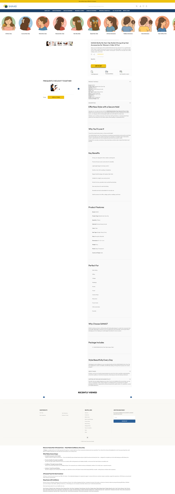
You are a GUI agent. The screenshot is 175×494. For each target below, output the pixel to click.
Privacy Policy (87, 421)
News (86, 430)
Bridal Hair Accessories (48, 491)
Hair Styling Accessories (73, 491)
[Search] (136, 6)
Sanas (85, 441)
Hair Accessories (43, 415)
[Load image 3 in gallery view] (59, 43)
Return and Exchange (89, 419)
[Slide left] (44, 43)
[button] (101, 54)
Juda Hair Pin (107, 489)
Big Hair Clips (57, 491)
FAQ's (86, 432)
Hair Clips (41, 412)
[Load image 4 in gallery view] (65, 43)
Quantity (93, 59)
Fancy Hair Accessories (125, 489)
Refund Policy (87, 423)
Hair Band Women (77, 489)
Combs (70, 489)
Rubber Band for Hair (110, 488)
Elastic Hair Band (85, 489)
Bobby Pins (91, 489)
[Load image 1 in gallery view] (48, 43)
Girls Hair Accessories (83, 491)
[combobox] (113, 6)
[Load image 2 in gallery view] (54, 43)
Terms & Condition (88, 427)
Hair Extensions (65, 413)
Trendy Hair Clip (63, 491)
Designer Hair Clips (115, 489)
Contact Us (87, 414)
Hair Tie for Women (119, 488)
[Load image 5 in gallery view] (70, 43)
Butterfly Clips (52, 488)
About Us (86, 412)
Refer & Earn (87, 417)
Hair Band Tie (66, 489)
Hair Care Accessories (94, 491)
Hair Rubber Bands (50, 489)
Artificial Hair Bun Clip (99, 489)
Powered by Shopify (90, 441)
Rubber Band (93, 488)
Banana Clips (66, 488)
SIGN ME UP (124, 421)
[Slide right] (74, 43)
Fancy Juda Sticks (58, 489)
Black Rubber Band (101, 488)
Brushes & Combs (65, 415)
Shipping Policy (88, 425)
